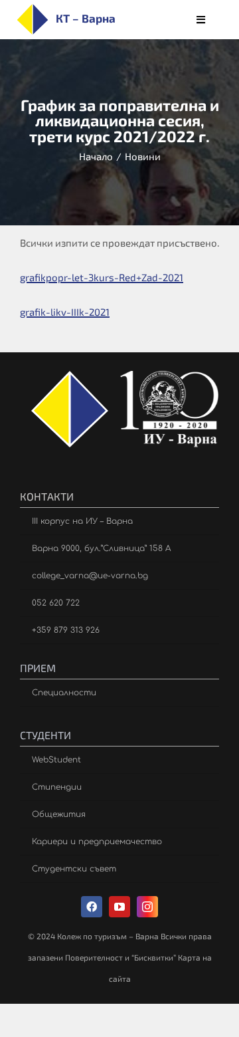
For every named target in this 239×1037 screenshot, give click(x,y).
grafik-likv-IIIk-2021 (65, 312)
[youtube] (119, 906)
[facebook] (91, 906)
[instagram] (147, 906)
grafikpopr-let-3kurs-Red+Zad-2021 (101, 277)
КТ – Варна (86, 18)
